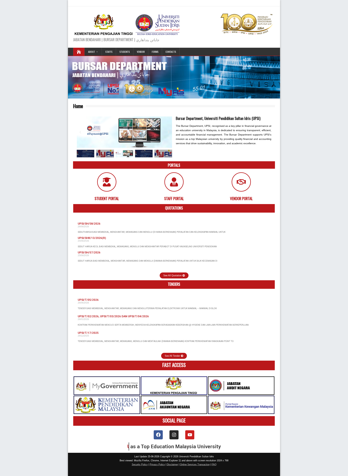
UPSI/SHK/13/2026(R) (92, 238)
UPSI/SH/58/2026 (89, 223)
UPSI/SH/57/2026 (89, 252)
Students (124, 52)
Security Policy (140, 464)
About (91, 52)
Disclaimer (172, 464)
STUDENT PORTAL (107, 198)
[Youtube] (189, 434)
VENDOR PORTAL (241, 198)
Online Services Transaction (195, 464)
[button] (80, 132)
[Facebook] (158, 434)
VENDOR (141, 52)
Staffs (108, 52)
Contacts (170, 52)
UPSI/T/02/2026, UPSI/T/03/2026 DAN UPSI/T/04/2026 (113, 316)
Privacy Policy (157, 464)
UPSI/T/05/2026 (88, 299)
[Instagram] (174, 434)
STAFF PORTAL (174, 198)
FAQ (214, 464)
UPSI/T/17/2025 (88, 333)
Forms (155, 52)
